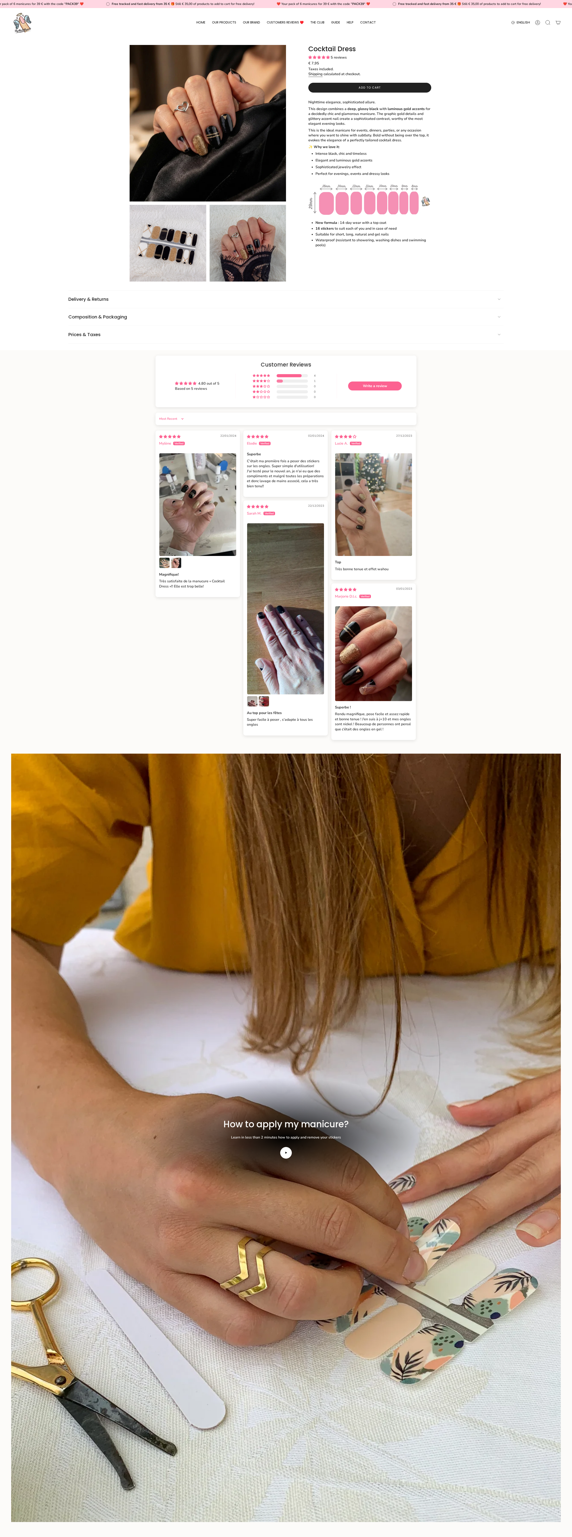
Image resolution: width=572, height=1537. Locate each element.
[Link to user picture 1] (197, 504)
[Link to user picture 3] (176, 563)
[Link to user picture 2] (164, 563)
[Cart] (558, 22)
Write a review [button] (375, 386)
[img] (170, 436)
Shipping (315, 74)
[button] (224, 22)
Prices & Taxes (84, 334)
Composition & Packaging (97, 317)
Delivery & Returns (88, 299)
